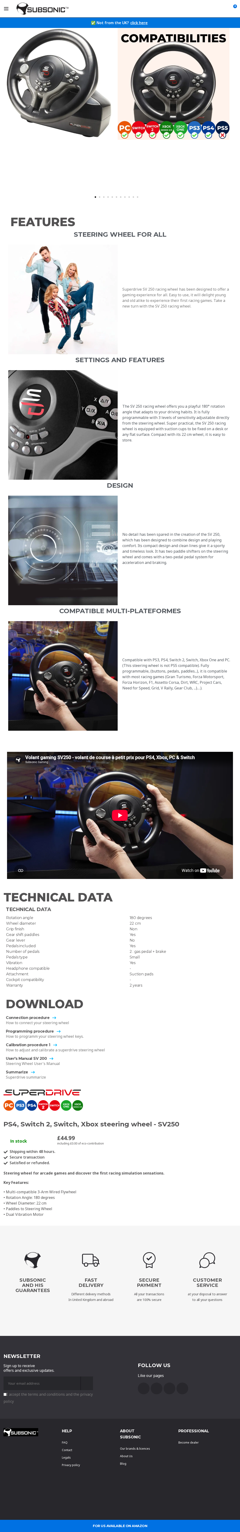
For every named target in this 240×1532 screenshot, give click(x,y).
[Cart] (234, 9)
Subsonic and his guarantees (32, 1285)
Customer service (207, 1282)
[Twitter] (169, 1388)
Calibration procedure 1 (28, 1045)
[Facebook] (144, 1388)
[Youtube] (156, 1388)
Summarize (17, 1072)
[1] (86, 1383)
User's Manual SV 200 (26, 1058)
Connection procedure (27, 1017)
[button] (95, 197)
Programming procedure (30, 1031)
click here (139, 22)
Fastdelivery (91, 1282)
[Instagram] (182, 1388)
